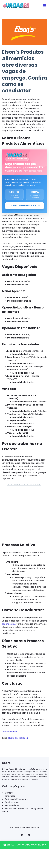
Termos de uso (12, 805)
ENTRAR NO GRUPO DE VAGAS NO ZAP (26, 844)
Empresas (10, 795)
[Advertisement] (24, 513)
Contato (9, 792)
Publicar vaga (12, 802)
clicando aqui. (9, 623)
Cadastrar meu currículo (23, 205)
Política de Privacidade (16, 799)
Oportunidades (9, 731)
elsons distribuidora (18, 737)
